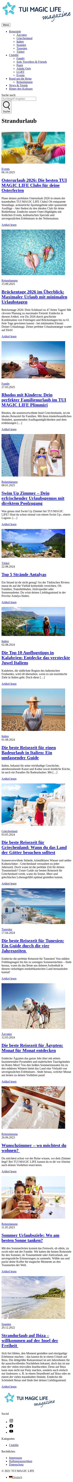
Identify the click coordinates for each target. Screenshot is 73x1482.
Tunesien (21, 48)
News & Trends (18, 85)
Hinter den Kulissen (21, 88)
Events (20, 75)
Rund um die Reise (20, 78)
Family (20, 58)
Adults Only (23, 68)
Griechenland (24, 38)
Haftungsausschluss (20, 1461)
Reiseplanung (24, 82)
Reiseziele (15, 31)
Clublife (14, 55)
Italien (20, 41)
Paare (19, 65)
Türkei (20, 51)
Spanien (21, 45)
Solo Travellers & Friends (31, 61)
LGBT (20, 71)
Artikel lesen (8, 224)
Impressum (15, 1457)
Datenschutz (16, 1464)
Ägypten (21, 34)
